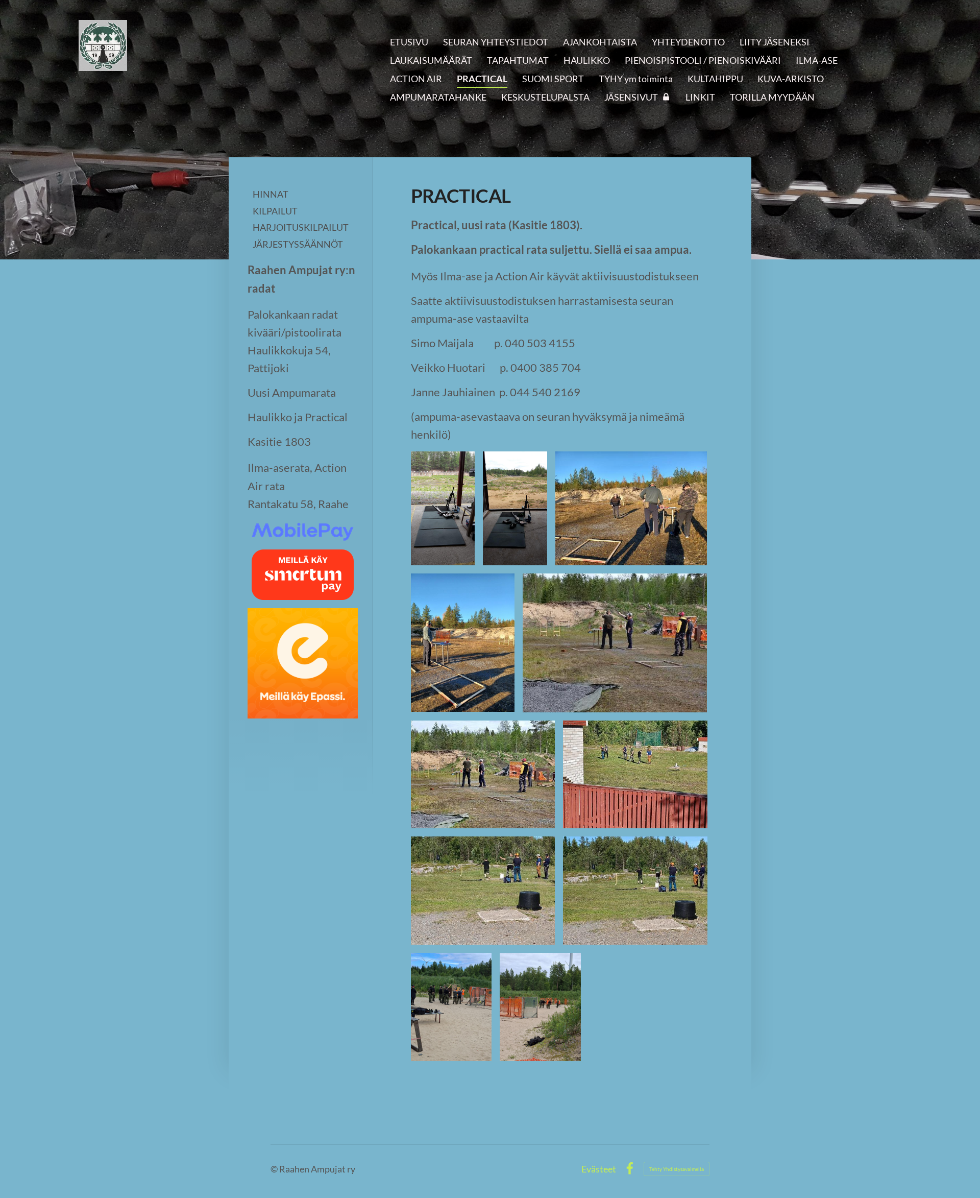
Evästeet (598, 1168)
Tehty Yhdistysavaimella (676, 1169)
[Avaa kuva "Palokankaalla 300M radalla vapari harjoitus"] (515, 508)
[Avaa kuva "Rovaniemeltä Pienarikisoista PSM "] (443, 508)
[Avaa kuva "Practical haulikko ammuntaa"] (635, 775)
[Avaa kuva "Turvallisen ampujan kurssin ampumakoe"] (615, 642)
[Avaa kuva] (540, 1007)
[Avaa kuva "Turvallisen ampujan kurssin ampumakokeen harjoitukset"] (631, 508)
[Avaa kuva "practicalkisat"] (451, 1007)
